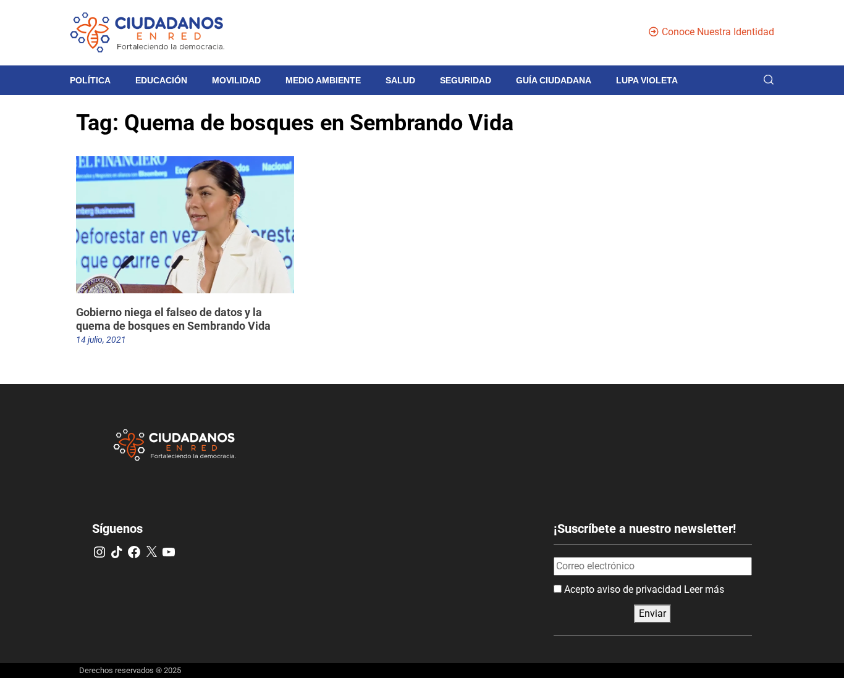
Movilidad (236, 80)
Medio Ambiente (323, 80)
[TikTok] (116, 552)
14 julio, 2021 (101, 340)
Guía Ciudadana (553, 80)
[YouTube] (168, 552)
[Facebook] (134, 552)
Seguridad (465, 80)
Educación (161, 80)
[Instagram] (99, 552)
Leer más (704, 589)
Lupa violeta (647, 80)
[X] (151, 552)
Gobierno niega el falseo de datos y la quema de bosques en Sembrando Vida (173, 319)
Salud (400, 80)
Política (90, 80)
